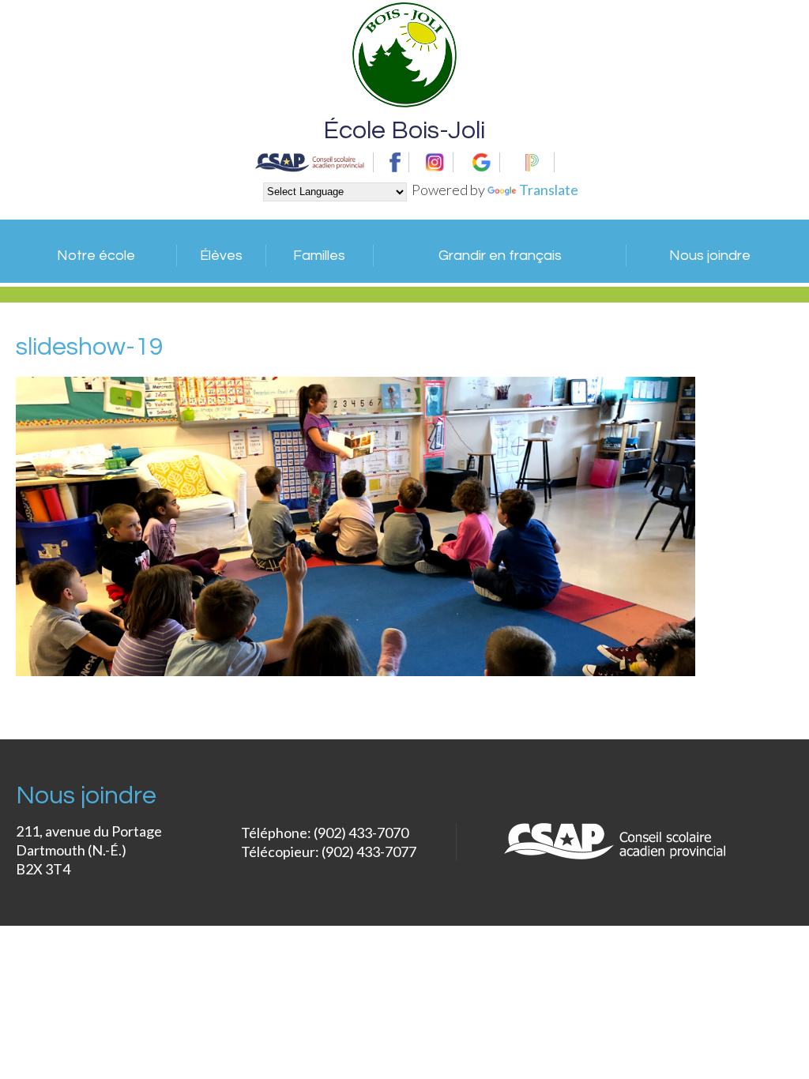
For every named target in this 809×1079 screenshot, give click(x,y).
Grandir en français (500, 255)
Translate (548, 189)
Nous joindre (710, 255)
